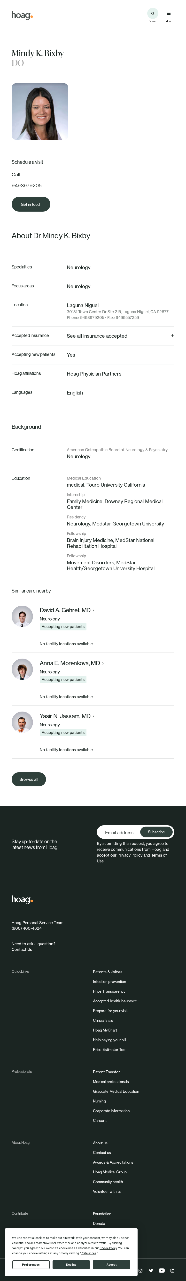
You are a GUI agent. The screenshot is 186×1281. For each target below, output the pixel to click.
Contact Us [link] (22, 949)
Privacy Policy (129, 855)
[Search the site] (152, 13)
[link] (22, 15)
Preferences (31, 1264)
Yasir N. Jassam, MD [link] (65, 716)
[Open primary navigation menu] (168, 13)
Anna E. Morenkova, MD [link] (70, 663)
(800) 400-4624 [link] (27, 928)
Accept (112, 1264)
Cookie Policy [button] (108, 1248)
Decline (71, 1264)
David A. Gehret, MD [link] (65, 610)
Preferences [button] (88, 1253)
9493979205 (27, 185)
